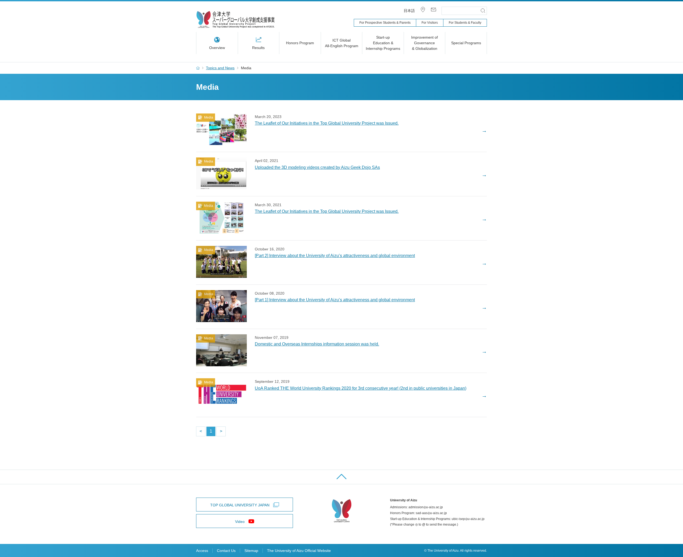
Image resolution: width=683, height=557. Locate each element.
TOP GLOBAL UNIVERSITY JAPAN (239, 505)
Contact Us (226, 550)
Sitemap (251, 550)
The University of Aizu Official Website (299, 550)
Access (202, 550)
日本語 (409, 11)
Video (240, 521)
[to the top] (341, 477)
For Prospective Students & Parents (385, 23)
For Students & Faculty (465, 23)
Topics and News (220, 68)
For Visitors (430, 23)
